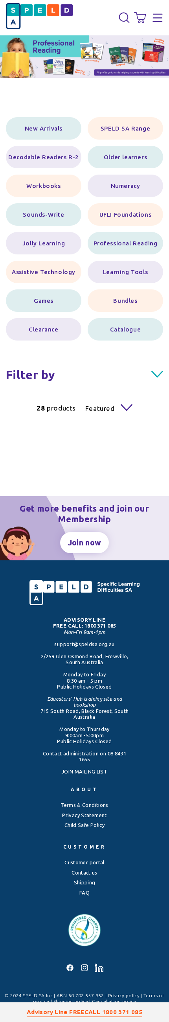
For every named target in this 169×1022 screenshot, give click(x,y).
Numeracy (125, 185)
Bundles (125, 300)
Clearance (43, 329)
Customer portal (84, 862)
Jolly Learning (43, 243)
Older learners (125, 157)
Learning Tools (125, 272)
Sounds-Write (43, 214)
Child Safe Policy (84, 825)
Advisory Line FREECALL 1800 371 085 (84, 1012)
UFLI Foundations (125, 214)
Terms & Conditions (84, 805)
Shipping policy (71, 1001)
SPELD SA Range (125, 128)
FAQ (84, 892)
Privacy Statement (84, 815)
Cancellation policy (114, 1001)
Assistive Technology (43, 272)
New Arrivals (43, 128)
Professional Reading (126, 243)
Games (43, 300)
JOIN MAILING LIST (84, 771)
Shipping (85, 882)
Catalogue (125, 329)
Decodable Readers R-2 (43, 157)
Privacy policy (124, 995)
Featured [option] (100, 408)
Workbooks (43, 185)
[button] (124, 17)
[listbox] (104, 408)
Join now (84, 542)
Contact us (84, 872)
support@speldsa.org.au (84, 644)
